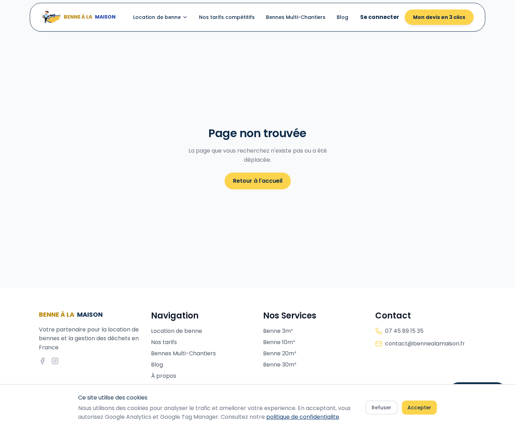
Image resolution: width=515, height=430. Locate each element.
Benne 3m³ (278, 331)
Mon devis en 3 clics (439, 17)
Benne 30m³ (279, 365)
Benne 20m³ (279, 353)
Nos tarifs (164, 342)
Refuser (381, 407)
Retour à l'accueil (257, 181)
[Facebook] (42, 360)
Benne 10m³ (279, 342)
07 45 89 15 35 (404, 331)
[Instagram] (55, 360)
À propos (163, 376)
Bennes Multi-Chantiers (295, 17)
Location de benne (157, 17)
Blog (342, 17)
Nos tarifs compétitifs (227, 17)
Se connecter (379, 17)
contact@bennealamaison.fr (425, 344)
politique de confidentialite (302, 417)
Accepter (419, 407)
